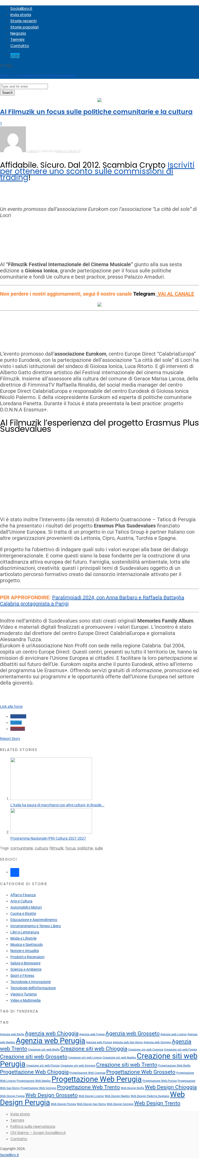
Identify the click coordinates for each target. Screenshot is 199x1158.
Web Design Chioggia (171, 1087)
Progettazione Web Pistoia (160, 1081)
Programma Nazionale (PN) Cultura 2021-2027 (48, 838)
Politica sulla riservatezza (32, 1126)
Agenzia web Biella (12, 1034)
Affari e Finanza (23, 895)
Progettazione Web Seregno (38, 1088)
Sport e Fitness (22, 975)
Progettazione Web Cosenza (87, 1073)
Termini (17, 39)
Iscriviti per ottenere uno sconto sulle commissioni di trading (97, 171)
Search (7, 93)
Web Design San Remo (91, 1104)
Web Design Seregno (120, 1104)
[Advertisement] (99, 240)
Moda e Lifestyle (23, 938)
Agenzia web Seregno (157, 1042)
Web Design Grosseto (51, 1095)
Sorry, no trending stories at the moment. (38, 75)
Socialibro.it (21, 8)
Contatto (19, 45)
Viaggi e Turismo (23, 994)
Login (15, 55)
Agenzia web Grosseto (132, 1033)
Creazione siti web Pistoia (43, 1065)
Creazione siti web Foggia (180, 1049)
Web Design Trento (157, 1103)
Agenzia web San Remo (128, 1042)
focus (70, 848)
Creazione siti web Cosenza (145, 1049)
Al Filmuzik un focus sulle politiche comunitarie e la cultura (96, 111)
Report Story (10, 739)
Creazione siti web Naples (119, 1057)
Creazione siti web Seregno (77, 1065)
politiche (85, 848)
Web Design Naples (117, 1096)
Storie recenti (23, 21)
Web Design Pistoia (63, 1104)
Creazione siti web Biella (44, 1049)
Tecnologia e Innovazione (30, 982)
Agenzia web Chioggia (52, 1033)
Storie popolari (24, 27)
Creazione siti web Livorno (85, 1057)
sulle (99, 848)
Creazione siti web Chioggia (93, 1049)
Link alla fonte (11, 706)
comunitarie (22, 848)
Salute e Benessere (25, 963)
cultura (32, 151)
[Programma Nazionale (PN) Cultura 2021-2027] (51, 832)
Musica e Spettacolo (26, 944)
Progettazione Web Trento (88, 1087)
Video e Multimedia (25, 1000)
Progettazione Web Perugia (97, 1079)
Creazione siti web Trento (126, 1065)
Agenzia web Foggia (92, 1034)
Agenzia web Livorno (173, 1034)
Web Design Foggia (12, 1096)
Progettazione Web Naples (34, 1081)
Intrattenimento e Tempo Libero (35, 926)
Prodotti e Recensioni (27, 957)
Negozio (18, 33)
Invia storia (20, 14)
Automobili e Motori (26, 907)
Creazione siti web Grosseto (33, 1057)
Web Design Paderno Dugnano (150, 1096)
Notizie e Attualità (24, 951)
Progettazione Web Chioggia (34, 1072)
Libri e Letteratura (24, 932)
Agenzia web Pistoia (99, 1042)
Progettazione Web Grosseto (140, 1072)
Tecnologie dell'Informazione (33, 988)
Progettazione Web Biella (174, 1065)
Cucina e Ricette (23, 913)
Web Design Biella (132, 1088)
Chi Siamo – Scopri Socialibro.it (38, 1132)
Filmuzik (56, 848)
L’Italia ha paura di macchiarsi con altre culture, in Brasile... (57, 805)
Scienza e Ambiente (25, 969)
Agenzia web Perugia (50, 1040)
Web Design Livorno (91, 1096)
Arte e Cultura (67, 151)
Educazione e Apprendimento (33, 920)
